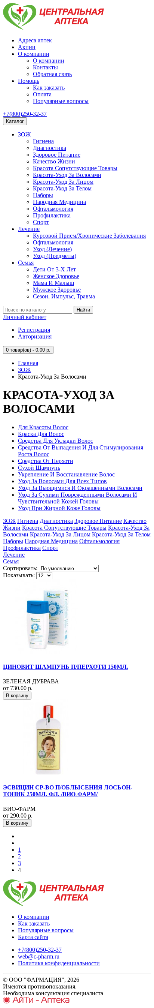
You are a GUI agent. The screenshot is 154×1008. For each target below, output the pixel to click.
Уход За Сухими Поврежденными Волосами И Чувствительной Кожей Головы (77, 498)
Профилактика (52, 215)
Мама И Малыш (53, 283)
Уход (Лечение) (52, 249)
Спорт (41, 222)
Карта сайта (33, 937)
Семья (26, 262)
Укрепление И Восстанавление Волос (66, 474)
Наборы (43, 195)
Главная (28, 363)
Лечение (29, 229)
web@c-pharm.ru (38, 956)
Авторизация (35, 336)
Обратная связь (52, 74)
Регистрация (34, 330)
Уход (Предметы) (54, 256)
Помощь (28, 81)
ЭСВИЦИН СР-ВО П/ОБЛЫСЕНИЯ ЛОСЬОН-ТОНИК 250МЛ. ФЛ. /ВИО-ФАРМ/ (67, 790)
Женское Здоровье (56, 276)
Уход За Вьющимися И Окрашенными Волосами (80, 488)
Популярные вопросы (61, 101)
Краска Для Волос (41, 434)
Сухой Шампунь (39, 467)
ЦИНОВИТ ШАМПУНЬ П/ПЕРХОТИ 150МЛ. (65, 667)
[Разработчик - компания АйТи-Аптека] (36, 1001)
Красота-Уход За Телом (62, 188)
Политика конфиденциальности (59, 963)
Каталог (15, 121)
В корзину (17, 695)
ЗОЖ (24, 134)
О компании (33, 54)
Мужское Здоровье (57, 289)
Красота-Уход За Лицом (63, 181)
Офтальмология (53, 208)
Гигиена (43, 141)
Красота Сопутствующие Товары (75, 168)
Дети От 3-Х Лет (54, 269)
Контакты (45, 67)
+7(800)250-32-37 (25, 114)
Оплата (42, 94)
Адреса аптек (35, 40)
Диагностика (49, 148)
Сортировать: (20, 568)
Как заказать (49, 87)
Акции (27, 47)
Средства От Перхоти (45, 461)
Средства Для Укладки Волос (55, 440)
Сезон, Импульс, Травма (64, 296)
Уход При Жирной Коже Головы (59, 508)
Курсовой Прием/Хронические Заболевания (89, 235)
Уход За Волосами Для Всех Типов (62, 481)
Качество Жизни (54, 161)
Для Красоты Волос (43, 427)
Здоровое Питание (56, 154)
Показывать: (19, 575)
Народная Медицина (59, 202)
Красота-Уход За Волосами (67, 175)
